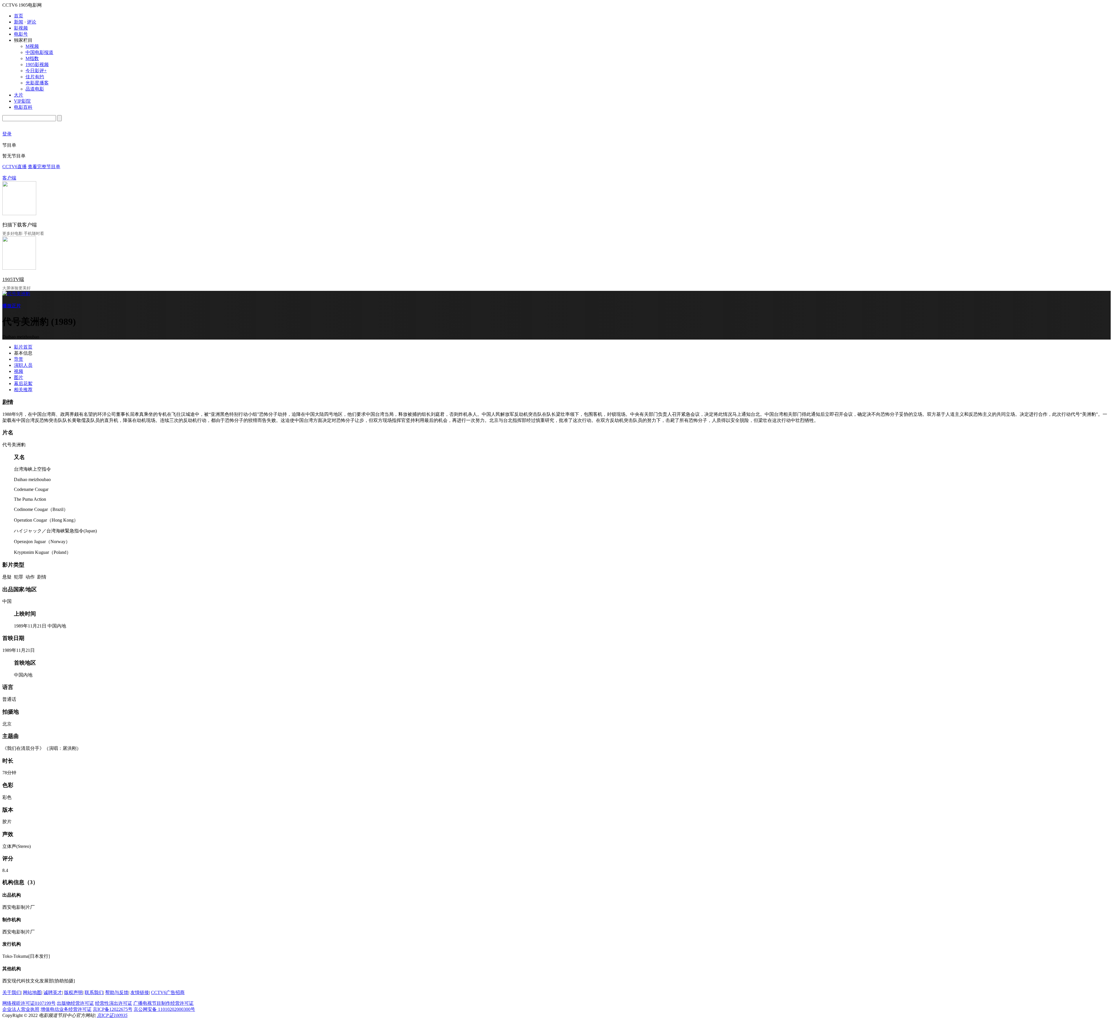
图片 (18, 377)
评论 (31, 21)
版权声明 (73, 992)
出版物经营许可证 (75, 1003)
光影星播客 (37, 82)
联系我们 (94, 992)
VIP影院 (22, 101)
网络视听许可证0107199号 (29, 1003)
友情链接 (139, 992)
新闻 (18, 21)
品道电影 (35, 88)
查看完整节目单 (44, 166)
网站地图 (32, 992)
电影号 (21, 34)
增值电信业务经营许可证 (66, 1009)
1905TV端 (13, 279)
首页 (18, 15)
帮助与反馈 (116, 992)
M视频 (32, 46)
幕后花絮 (23, 383)
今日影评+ (36, 70)
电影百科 (23, 107)
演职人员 (23, 365)
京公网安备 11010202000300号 (164, 1009)
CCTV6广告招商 (168, 992)
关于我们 (11, 992)
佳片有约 (35, 76)
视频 (18, 371)
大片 (18, 95)
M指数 (32, 58)
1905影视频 (37, 64)
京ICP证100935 (112, 1015)
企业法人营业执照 (20, 1009)
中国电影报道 (39, 52)
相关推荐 (23, 389)
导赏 (18, 359)
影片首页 (23, 346)
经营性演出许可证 (113, 1003)
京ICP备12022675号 (112, 1009)
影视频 (21, 28)
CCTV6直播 (14, 166)
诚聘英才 (52, 992)
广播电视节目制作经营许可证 (163, 1003)
